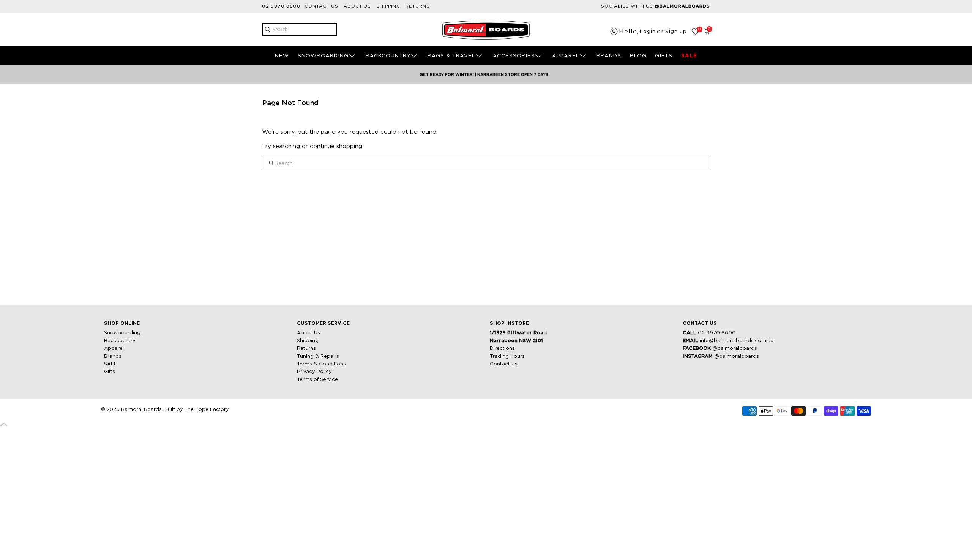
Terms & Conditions (321, 364)
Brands (113, 356)
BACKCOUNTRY (388, 55)
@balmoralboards (734, 348)
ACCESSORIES (514, 55)
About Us (308, 332)
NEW (282, 55)
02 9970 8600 (281, 6)
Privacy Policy (314, 371)
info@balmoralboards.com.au (736, 340)
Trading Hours (507, 356)
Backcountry (120, 340)
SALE (689, 55)
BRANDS (608, 55)
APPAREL (565, 55)
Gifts (109, 371)
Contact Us (504, 364)
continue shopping (336, 146)
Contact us (321, 6)
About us (357, 6)
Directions (502, 348)
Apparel (114, 348)
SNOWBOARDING (323, 55)
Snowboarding (122, 332)
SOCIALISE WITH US (655, 6)
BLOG (638, 55)
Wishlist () (698, 29)
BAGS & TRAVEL (451, 55)
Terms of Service (317, 379)
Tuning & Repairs (318, 356)
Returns (418, 6)
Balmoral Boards (141, 409)
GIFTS (663, 55)
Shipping (388, 6)
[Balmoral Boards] (486, 30)
